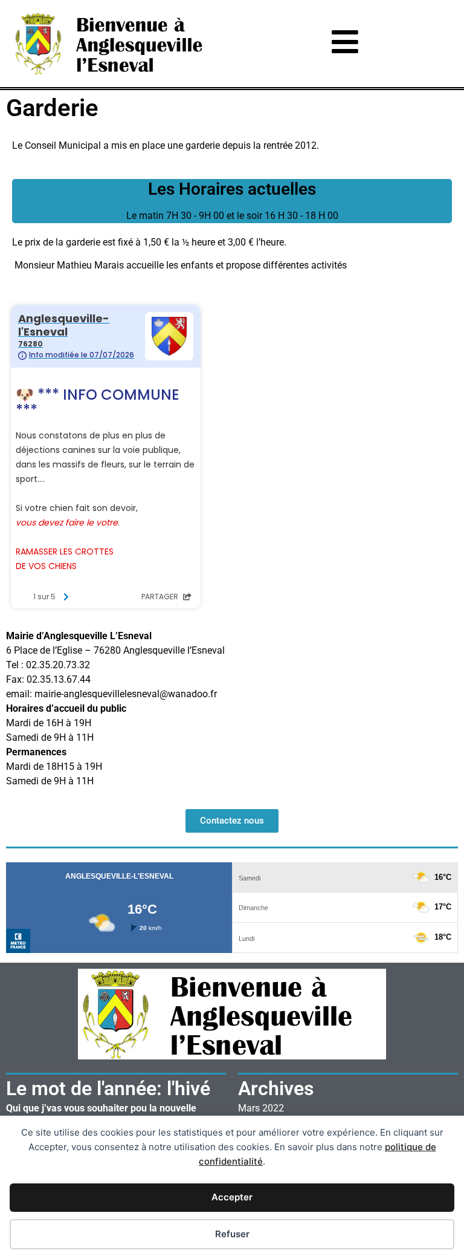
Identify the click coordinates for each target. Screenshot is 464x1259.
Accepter (232, 1197)
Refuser (232, 1234)
